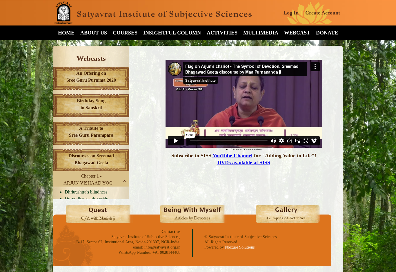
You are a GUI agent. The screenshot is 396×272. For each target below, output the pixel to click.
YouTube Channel (232, 155)
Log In (291, 13)
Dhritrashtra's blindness (86, 191)
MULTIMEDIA (260, 33)
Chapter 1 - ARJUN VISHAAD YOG (88, 179)
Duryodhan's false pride (86, 198)
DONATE (327, 33)
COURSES (125, 33)
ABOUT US (93, 33)
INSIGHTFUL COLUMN (172, 33)
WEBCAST (297, 33)
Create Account (322, 13)
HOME (66, 33)
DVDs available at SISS (243, 162)
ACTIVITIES (222, 33)
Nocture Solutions (240, 247)
